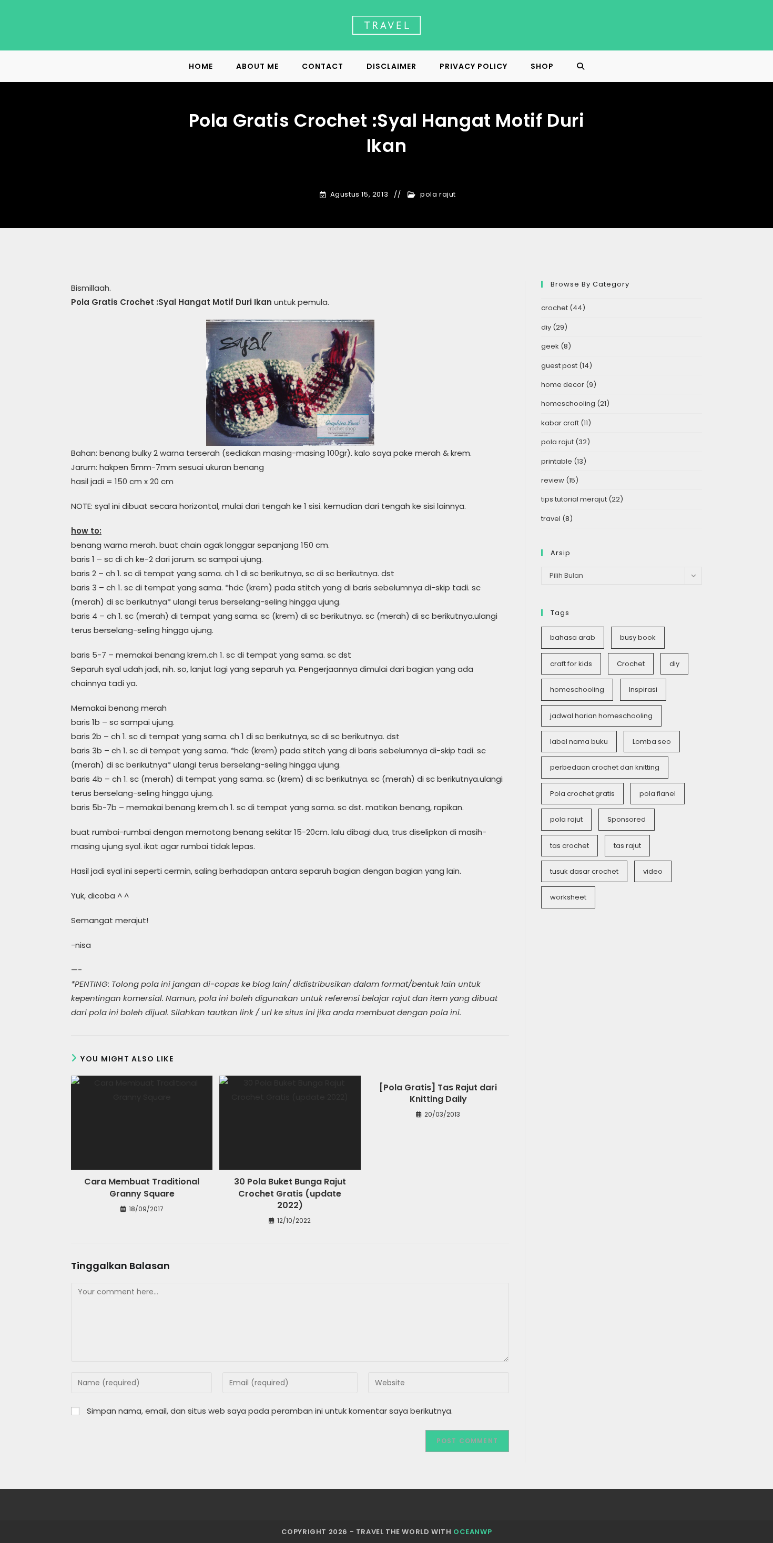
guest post (559, 366)
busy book (638, 637)
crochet (554, 308)
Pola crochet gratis (582, 794)
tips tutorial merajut (574, 499)
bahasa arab (572, 637)
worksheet (568, 897)
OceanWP (472, 1532)
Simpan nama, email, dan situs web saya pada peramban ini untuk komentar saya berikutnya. (270, 1410)
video (653, 871)
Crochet (631, 664)
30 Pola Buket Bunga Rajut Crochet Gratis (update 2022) (290, 1193)
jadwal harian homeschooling (601, 716)
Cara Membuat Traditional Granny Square (141, 1187)
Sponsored (626, 819)
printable (556, 461)
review (552, 480)
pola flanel (657, 794)
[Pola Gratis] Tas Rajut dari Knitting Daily (438, 1093)
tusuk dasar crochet (584, 871)
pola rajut (438, 194)
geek (550, 346)
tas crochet (569, 846)
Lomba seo (652, 742)
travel (551, 519)
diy (546, 327)
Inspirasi (643, 689)
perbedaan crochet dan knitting (604, 767)
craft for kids (571, 664)
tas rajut (627, 846)
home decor (562, 385)
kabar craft (560, 423)
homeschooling (568, 403)
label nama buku (579, 742)
